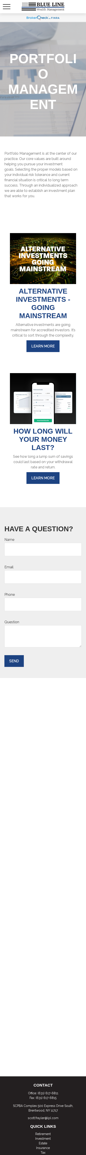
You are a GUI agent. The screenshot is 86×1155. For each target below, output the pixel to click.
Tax (43, 1152)
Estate (43, 1143)
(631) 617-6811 (48, 1093)
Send (14, 661)
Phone (9, 594)
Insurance (43, 1148)
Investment (43, 1138)
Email (8, 567)
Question (11, 622)
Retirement (43, 1134)
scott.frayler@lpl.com (43, 1118)
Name (9, 540)
